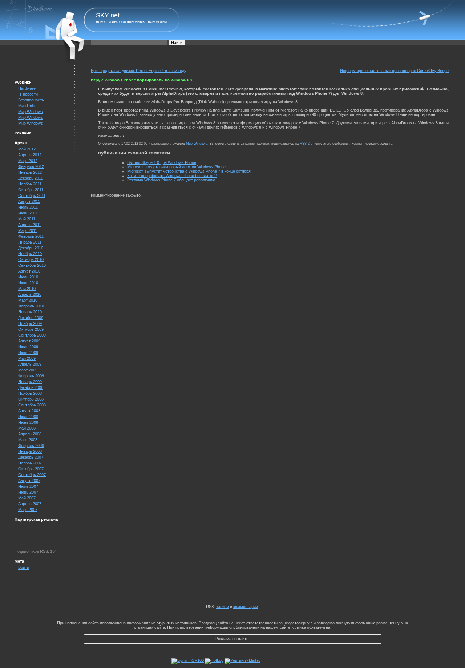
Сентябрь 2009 (32, 335)
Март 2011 (27, 230)
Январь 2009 (30, 381)
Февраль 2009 (31, 376)
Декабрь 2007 (30, 457)
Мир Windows (30, 111)
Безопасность (31, 100)
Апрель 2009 (29, 364)
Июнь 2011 (28, 213)
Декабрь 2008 (30, 387)
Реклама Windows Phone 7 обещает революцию (171, 180)
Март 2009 (27, 370)
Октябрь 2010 (31, 259)
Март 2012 (27, 160)
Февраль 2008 (31, 445)
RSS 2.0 (306, 143)
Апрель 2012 (29, 155)
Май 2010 (27, 288)
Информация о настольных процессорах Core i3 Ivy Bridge (394, 70)
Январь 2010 (30, 312)
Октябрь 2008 (31, 399)
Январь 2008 (30, 451)
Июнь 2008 (28, 422)
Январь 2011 (29, 242)
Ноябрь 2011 (29, 184)
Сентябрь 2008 (32, 405)
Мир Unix (26, 106)
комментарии (245, 606)
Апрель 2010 (29, 294)
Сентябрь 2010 (32, 265)
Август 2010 (29, 271)
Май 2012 (27, 149)
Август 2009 (29, 341)
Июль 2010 (28, 277)
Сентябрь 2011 (31, 195)
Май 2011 (26, 219)
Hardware (27, 88)
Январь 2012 (30, 172)
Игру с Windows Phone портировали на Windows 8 (141, 80)
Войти (23, 567)
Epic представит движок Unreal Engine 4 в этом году (138, 70)
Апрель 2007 (29, 504)
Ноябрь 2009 (30, 323)
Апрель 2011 (29, 224)
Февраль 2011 (31, 236)
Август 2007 (29, 480)
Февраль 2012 (31, 166)
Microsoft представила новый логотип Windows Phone (176, 167)
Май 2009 (27, 358)
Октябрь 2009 (31, 329)
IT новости (28, 94)
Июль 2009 (28, 347)
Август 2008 (29, 411)
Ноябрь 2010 (30, 253)
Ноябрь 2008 (30, 393)
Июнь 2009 (28, 352)
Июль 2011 (28, 207)
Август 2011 (29, 201)
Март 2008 (27, 440)
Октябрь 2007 (31, 469)
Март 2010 (27, 300)
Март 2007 (27, 509)
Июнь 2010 (28, 283)
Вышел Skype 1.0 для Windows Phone (161, 162)
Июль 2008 (28, 416)
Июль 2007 (28, 486)
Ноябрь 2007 (30, 463)
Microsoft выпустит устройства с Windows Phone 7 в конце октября (189, 171)
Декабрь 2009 (30, 317)
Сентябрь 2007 (32, 474)
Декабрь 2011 (30, 178)
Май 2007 (27, 498)
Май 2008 (27, 428)
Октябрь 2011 (30, 190)
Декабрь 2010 (30, 248)
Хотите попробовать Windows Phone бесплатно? (172, 175)
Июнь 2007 (28, 492)
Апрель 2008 (29, 434)
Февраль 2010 (31, 306)
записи (222, 606)
